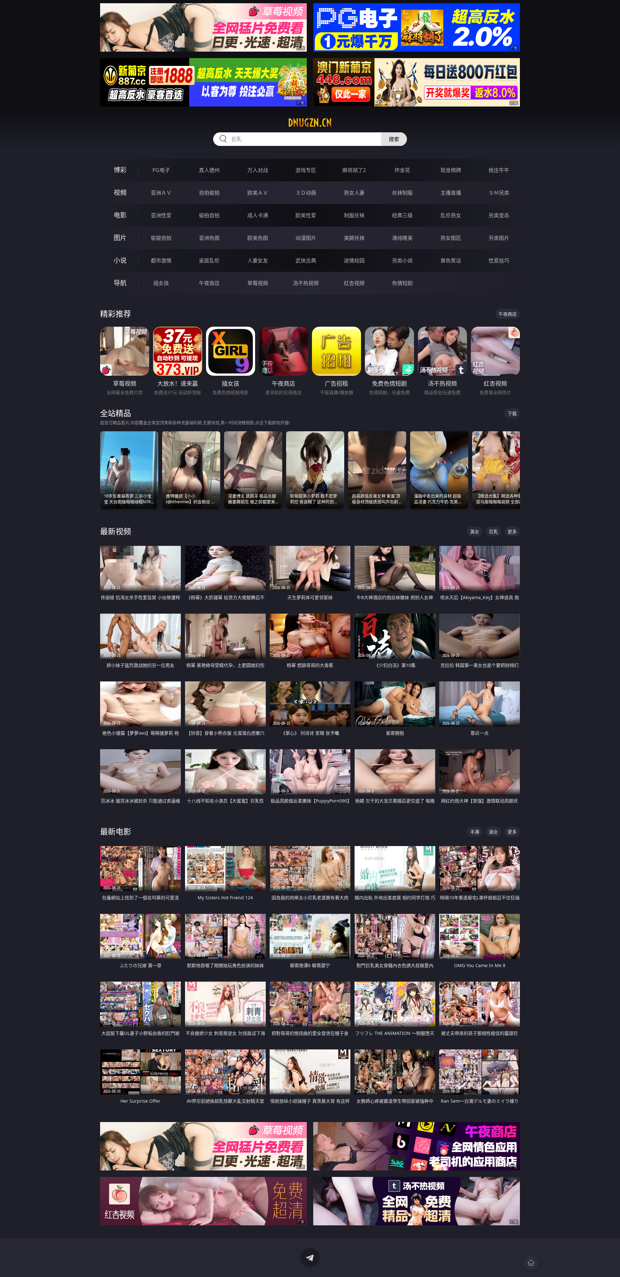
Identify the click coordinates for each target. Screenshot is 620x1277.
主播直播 (450, 192)
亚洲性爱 (161, 215)
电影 (120, 215)
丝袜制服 (402, 192)
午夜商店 (209, 283)
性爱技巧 (499, 260)
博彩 (120, 170)
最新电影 (115, 831)
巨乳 (493, 531)
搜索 (394, 139)
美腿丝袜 (354, 237)
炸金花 (402, 170)
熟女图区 (450, 237)
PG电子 (161, 170)
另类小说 (402, 260)
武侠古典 (305, 260)
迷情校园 (354, 260)
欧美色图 (257, 237)
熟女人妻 (354, 192)
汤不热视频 (306, 283)
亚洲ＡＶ (161, 192)
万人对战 (257, 170)
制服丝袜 (354, 215)
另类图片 (499, 237)
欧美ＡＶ (257, 192)
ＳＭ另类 (499, 192)
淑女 (493, 832)
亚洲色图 (209, 237)
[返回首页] (531, 1263)
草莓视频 (257, 283)
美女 (474, 531)
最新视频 (115, 531)
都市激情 (161, 260)
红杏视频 (354, 283)
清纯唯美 (402, 237)
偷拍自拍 (209, 215)
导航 (120, 283)
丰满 (474, 832)
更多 (512, 531)
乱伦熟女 (450, 215)
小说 (120, 260)
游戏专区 (305, 170)
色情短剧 (402, 283)
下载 (512, 413)
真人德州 (209, 170)
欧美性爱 (305, 215)
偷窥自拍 (161, 237)
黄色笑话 (450, 260)
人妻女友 (257, 260)
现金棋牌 (450, 170)
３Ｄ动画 (305, 192)
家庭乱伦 (209, 260)
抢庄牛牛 (499, 170)
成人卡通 (257, 215)
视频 (120, 192)
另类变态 (499, 215)
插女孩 (161, 283)
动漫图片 (305, 237)
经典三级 (402, 215)
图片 (120, 237)
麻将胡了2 (354, 170)
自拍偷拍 (209, 192)
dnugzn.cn (310, 122)
